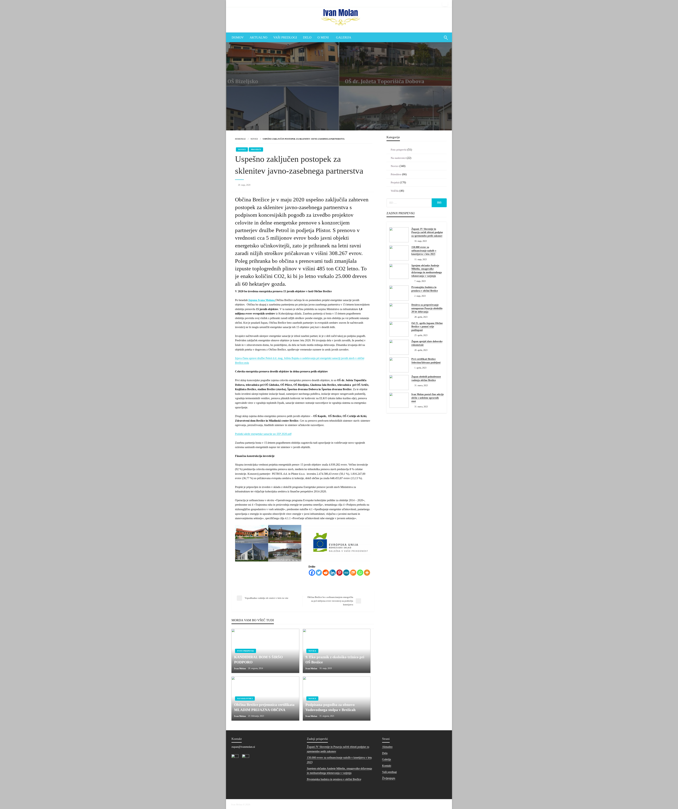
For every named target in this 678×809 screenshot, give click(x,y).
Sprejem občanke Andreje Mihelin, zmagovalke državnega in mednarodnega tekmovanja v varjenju (426, 270)
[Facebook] (312, 573)
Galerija (343, 37)
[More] (367, 573)
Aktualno (258, 37)
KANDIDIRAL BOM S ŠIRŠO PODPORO (258, 659)
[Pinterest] (339, 573)
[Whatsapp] (360, 573)
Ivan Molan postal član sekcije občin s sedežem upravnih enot (427, 398)
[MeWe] (346, 573)
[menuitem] (238, 37)
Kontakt (386, 765)
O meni (323, 37)
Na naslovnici (245, 698)
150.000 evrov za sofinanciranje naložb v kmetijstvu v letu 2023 (423, 250)
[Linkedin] (332, 573)
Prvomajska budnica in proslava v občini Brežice (424, 289)
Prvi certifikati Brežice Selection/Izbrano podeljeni (426, 361)
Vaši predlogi (285, 37)
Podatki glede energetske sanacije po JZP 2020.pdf (263, 433)
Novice (254, 139)
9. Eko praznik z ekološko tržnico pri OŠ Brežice (334, 659)
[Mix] (353, 573)
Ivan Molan (240, 668)
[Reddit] (326, 573)
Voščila (395, 190)
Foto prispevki (245, 651)
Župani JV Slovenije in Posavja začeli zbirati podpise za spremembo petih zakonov (427, 232)
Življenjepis (388, 778)
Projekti (256, 149)
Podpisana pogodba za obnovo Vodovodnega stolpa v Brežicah (330, 707)
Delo (307, 37)
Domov (238, 37)
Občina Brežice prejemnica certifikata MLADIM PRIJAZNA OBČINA (264, 707)
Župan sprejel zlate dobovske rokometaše (426, 343)
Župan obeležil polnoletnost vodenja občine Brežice (426, 378)
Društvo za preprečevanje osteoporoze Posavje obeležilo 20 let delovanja (426, 308)
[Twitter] (319, 573)
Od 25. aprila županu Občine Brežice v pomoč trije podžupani (427, 326)
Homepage (240, 139)
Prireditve (396, 174)
